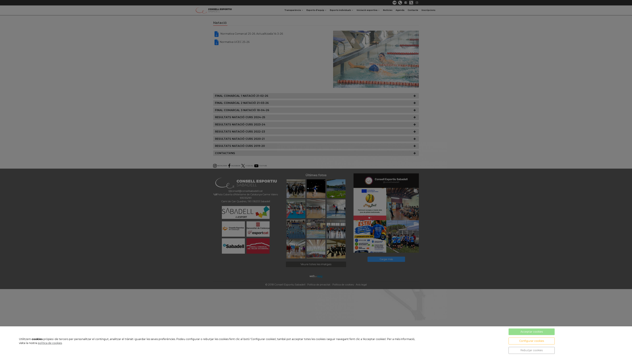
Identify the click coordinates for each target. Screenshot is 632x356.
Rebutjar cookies (531, 350)
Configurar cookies (531, 340)
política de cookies (50, 343)
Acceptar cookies (531, 331)
